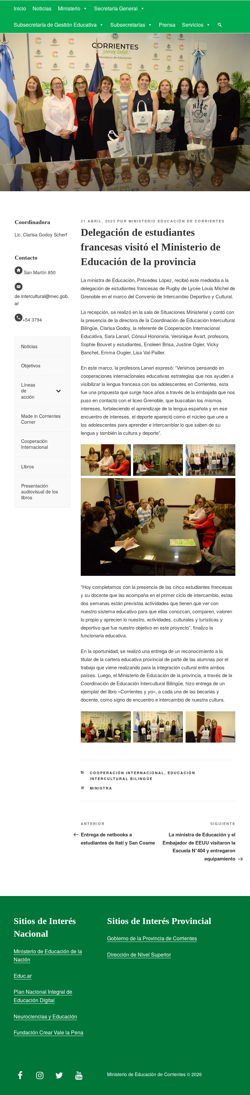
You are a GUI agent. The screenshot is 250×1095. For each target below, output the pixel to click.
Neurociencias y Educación (45, 1016)
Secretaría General (116, 8)
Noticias (42, 8)
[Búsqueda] (220, 25)
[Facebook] (20, 1073)
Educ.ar (23, 975)
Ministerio (69, 8)
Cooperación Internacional (127, 772)
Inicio (20, 8)
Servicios (192, 24)
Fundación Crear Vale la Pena (48, 1032)
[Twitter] (59, 1073)
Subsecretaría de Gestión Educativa (55, 24)
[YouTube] (78, 1073)
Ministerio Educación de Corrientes (177, 221)
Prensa (167, 24)
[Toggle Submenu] (58, 390)
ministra (101, 788)
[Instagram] (39, 1073)
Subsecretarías (127, 24)
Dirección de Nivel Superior (139, 954)
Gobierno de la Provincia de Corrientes (152, 938)
